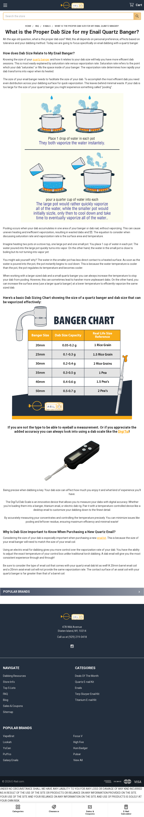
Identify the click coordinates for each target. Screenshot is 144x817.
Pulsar (77, 754)
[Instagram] (72, 646)
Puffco (7, 754)
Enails (78, 687)
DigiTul (123, 431)
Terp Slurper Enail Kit (87, 693)
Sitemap (8, 711)
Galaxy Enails (10, 760)
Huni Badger (80, 748)
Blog (5, 699)
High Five (78, 742)
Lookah (7, 742)
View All (78, 760)
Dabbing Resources (14, 675)
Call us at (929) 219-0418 (72, 636)
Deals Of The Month (87, 675)
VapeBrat (8, 736)
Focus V (77, 736)
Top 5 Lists (9, 687)
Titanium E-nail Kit (85, 699)
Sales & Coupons (13, 705)
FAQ (5, 693)
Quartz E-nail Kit (84, 681)
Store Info (9, 681)
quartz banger (41, 59)
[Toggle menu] (5, 5)
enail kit (101, 537)
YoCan (7, 748)
